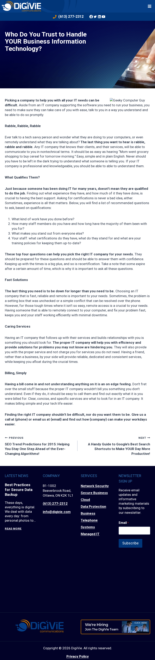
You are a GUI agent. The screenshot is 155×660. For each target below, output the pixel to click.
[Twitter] (95, 17)
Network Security (95, 486)
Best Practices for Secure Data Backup (18, 490)
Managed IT (90, 534)
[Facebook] (91, 17)
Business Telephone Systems (89, 520)
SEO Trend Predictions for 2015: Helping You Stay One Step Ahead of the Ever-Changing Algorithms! (37, 446)
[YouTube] (103, 17)
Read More (13, 529)
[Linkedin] (99, 17)
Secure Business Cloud (94, 496)
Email (124, 523)
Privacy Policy (77, 656)
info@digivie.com (57, 512)
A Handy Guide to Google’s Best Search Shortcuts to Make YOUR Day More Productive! (119, 446)
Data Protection (93, 506)
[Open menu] (149, 6)
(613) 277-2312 (55, 503)
